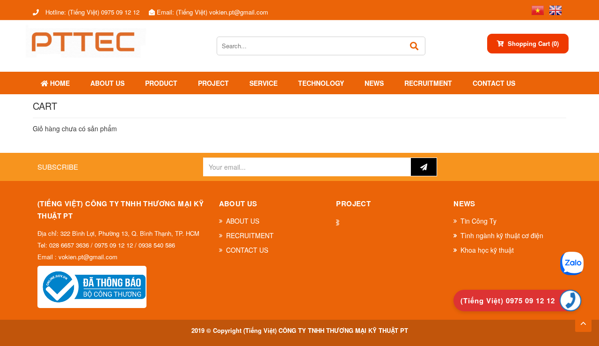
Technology (321, 83)
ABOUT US (107, 83)
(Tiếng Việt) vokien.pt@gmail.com (212, 12)
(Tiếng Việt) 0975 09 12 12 (92, 12)
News (374, 83)
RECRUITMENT (428, 83)
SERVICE (263, 83)
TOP (583, 320)
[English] (554, 9)
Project (213, 83)
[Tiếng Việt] (536, 9)
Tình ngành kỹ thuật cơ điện (501, 235)
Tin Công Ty (478, 221)
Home (59, 83)
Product (161, 83)
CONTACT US (494, 83)
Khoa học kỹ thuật (487, 250)
